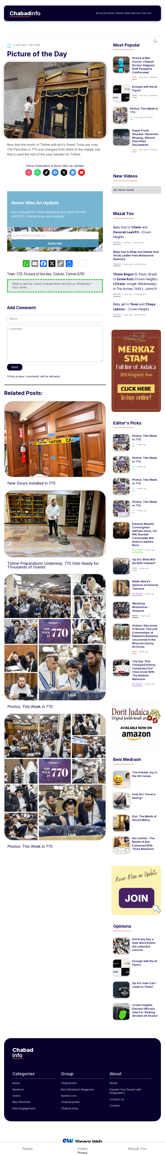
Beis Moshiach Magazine (77, 1089)
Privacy (82, 1152)
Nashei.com (68, 1095)
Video (16, 1095)
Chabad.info (69, 1083)
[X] (52, 264)
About (113, 1083)
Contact (115, 1105)
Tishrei (58, 274)
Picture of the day (37, 274)
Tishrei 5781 (75, 274)
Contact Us (117, 1099)
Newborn (18, 1089)
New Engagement (23, 1108)
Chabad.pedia (70, 1102)
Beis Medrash (21, 1102)
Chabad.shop (69, 1108)
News (16, 1083)
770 (19, 274)
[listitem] (136, 68)
